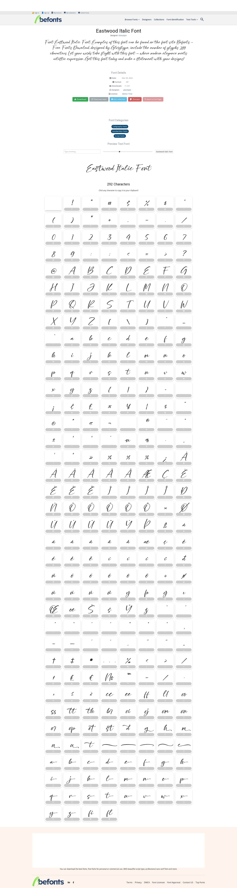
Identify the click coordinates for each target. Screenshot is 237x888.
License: (114, 94)
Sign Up (45, 13)
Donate (136, 99)
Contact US (188, 882)
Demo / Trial (127, 94)
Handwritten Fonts (120, 131)
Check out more (100, 99)
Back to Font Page (154, 99)
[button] (202, 20)
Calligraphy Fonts (120, 126)
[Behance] (69, 882)
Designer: (115, 90)
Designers (146, 19)
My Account (57, 13)
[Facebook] (73, 882)
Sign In (36, 13)
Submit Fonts (84, 13)
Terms (129, 882)
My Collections (71, 13)
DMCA (147, 882)
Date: (114, 78)
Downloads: (117, 86)
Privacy (138, 882)
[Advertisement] (118, 850)
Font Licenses (158, 882)
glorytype (127, 90)
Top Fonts (200, 882)
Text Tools (191, 19)
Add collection (119, 99)
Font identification (175, 19)
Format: (118, 82)
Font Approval (173, 882)
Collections (159, 19)
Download (81, 99)
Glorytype (123, 35)
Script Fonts (120, 136)
